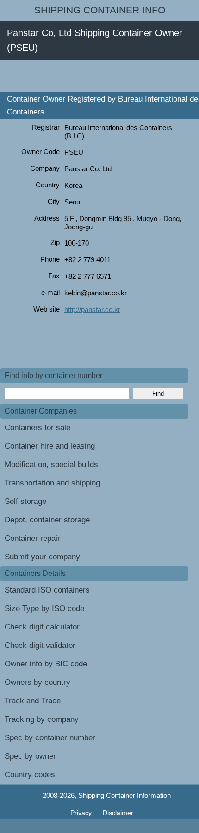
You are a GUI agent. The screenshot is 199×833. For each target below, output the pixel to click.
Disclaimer (118, 812)
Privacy (81, 812)
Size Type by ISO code (44, 608)
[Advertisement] (99, 75)
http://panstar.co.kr (92, 309)
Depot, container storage (47, 519)
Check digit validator (40, 645)
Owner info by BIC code (46, 663)
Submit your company (42, 556)
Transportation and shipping (52, 483)
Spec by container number (50, 737)
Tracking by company (42, 719)
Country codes (30, 774)
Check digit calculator (42, 627)
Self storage (25, 501)
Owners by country (37, 682)
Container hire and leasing (50, 446)
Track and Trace (33, 700)
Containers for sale (37, 427)
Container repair (32, 538)
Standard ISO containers (47, 590)
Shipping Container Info (99, 10)
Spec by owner (30, 756)
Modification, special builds (51, 464)
